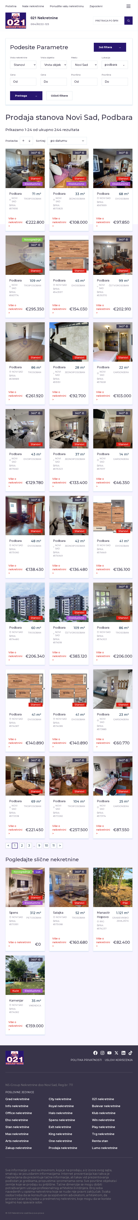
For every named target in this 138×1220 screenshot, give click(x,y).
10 (46, 845)
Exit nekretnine (60, 1127)
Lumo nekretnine (105, 1148)
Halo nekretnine (61, 1113)
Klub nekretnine (104, 1113)
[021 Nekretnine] (15, 21)
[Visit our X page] (116, 1053)
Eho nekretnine (16, 1120)
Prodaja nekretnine (63, 1148)
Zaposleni (95, 6)
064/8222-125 (40, 24)
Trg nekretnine (103, 1134)
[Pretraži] (128, 20)
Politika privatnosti (86, 1060)
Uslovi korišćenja (119, 1060)
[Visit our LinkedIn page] (123, 1053)
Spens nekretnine (62, 1120)
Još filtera (110, 47)
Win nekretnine (103, 1120)
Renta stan (100, 1141)
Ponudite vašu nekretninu (67, 6)
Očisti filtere (59, 95)
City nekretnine (60, 1099)
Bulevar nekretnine (106, 1106)
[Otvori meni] (128, 6)
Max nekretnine (17, 1134)
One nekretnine (60, 1141)
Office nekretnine (18, 1113)
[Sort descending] (29, 141)
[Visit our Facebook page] (95, 1053)
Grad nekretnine (17, 1099)
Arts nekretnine (17, 1141)
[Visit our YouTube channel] (109, 1053)
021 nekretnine (103, 1099)
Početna (10, 6)
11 (53, 845)
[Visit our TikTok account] (130, 1053)
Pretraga (26, 95)
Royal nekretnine (61, 1106)
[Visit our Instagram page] (102, 1053)
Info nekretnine (16, 1106)
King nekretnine (60, 1134)
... (34, 845)
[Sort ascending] (23, 141)
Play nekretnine (103, 1127)
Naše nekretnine (33, 6)
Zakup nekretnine (18, 1148)
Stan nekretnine (17, 1127)
